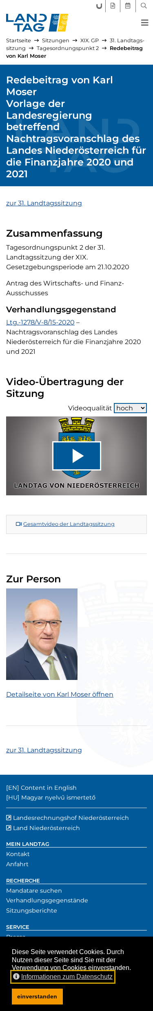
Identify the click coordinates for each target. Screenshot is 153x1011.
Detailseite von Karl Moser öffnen (59, 694)
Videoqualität (90, 408)
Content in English (49, 787)
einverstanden (37, 996)
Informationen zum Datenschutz (67, 976)
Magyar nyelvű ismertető (58, 797)
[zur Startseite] (37, 23)
